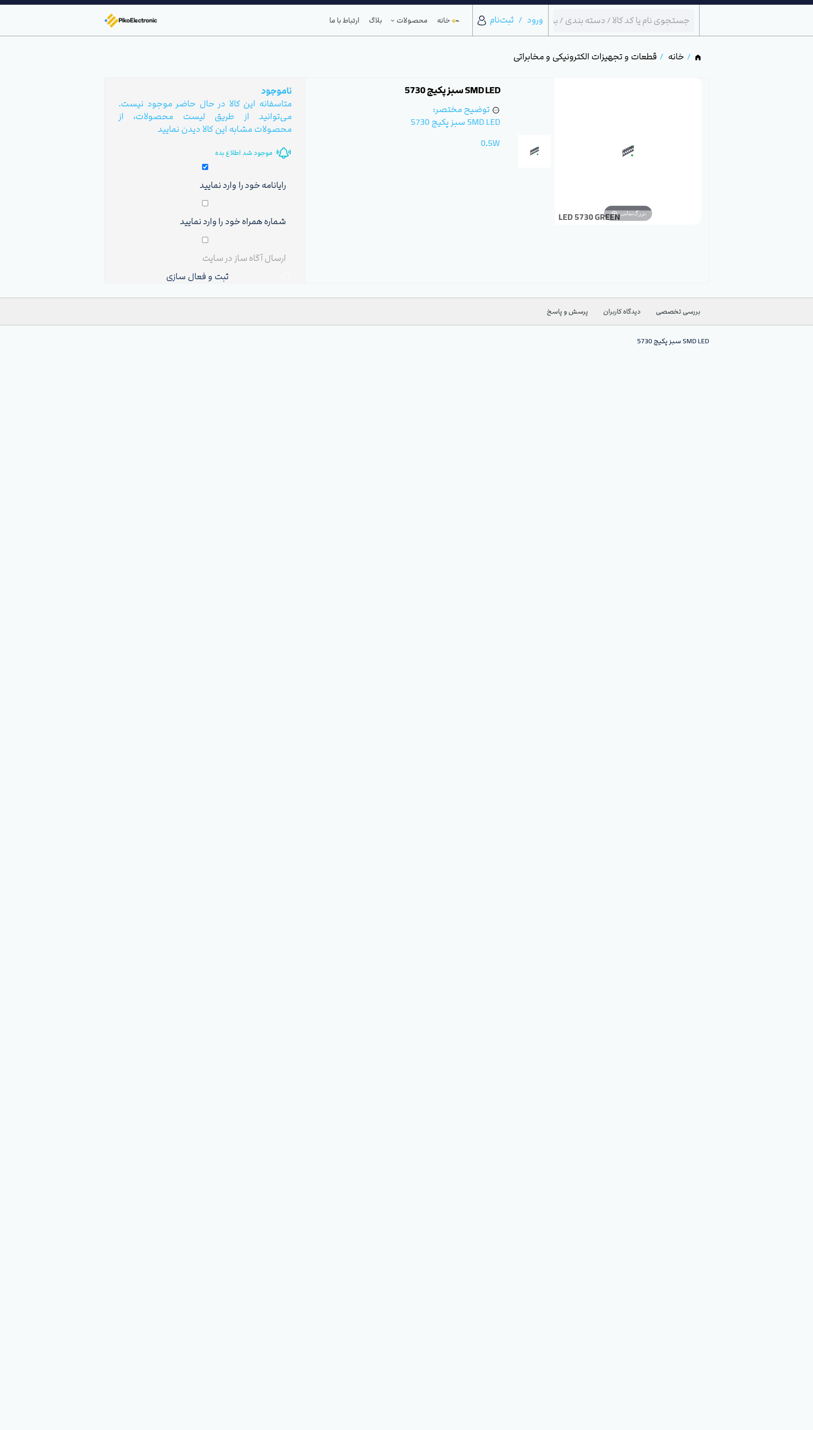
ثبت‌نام (502, 20)
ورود (535, 20)
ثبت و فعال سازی (199, 276)
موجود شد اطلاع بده (243, 153)
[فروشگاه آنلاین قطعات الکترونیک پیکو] (131, 20)
